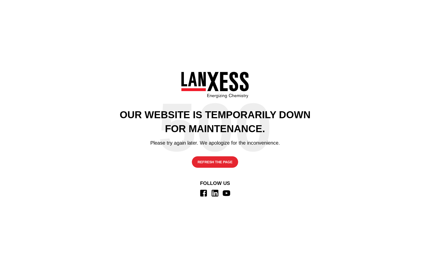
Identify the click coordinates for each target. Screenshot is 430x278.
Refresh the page (215, 162)
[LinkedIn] (215, 193)
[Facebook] (203, 193)
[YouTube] (226, 193)
